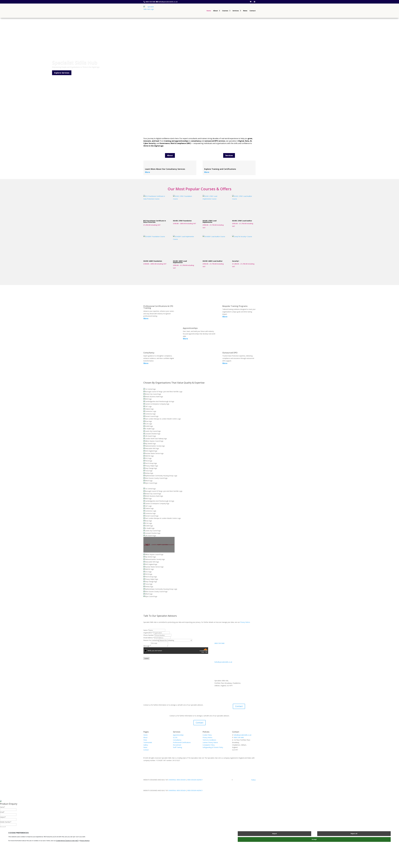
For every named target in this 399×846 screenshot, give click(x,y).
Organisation (148, 633)
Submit (146, 658)
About (215, 11)
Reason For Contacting (151, 640)
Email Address (148, 638)
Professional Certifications (182, 742)
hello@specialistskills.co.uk (168, 2)
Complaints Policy (209, 745)
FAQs (145, 740)
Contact (253, 11)
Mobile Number (5, 822)
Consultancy (177, 740)
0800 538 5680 (150, 2)
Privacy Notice (245, 622)
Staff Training (177, 747)
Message (147, 646)
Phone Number (149, 635)
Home (209, 11)
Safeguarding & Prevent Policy (213, 747)
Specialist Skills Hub (74, 62)
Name (146, 630)
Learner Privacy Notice (210, 742)
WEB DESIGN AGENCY (195, 780)
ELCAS (175, 737)
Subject (3, 817)
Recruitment (177, 745)
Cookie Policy (207, 735)
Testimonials (147, 742)
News (245, 11)
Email (2, 812)
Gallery (145, 745)
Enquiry (3, 827)
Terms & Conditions (209, 740)
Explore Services (61, 73)
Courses (225, 11)
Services (236, 11)
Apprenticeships (178, 735)
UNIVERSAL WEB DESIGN (177, 780)
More (147, 172)
